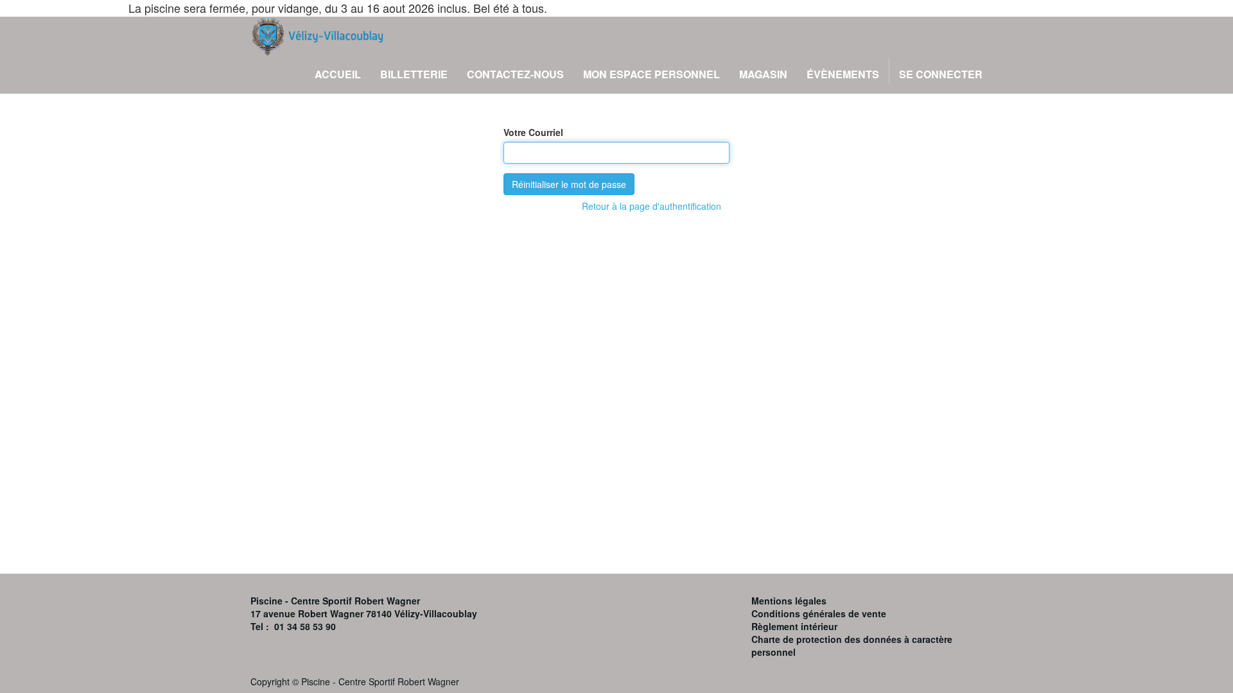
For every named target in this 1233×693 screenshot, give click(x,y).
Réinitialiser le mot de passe (569, 184)
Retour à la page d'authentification (651, 206)
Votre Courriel (533, 132)
